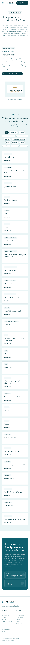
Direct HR (4, 619)
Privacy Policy (19, 623)
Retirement (14, 145)
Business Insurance (22, 136)
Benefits (22, 132)
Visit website (7, 160)
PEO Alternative (5, 615)
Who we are (19, 613)
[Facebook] (7, 631)
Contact (18, 621)
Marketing (14, 142)
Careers (18, 619)
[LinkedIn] (2, 631)
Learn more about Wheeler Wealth (11, 73)
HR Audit (4, 617)
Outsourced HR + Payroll (7, 613)
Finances (7, 139)
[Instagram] (4, 631)
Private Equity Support (7, 621)
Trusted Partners (20, 615)
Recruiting (6, 145)
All (6, 132)
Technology (23, 145)
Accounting (13, 132)
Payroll (22, 142)
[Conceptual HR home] (9, 3)
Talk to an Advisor (21, 3)
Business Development (9, 136)
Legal (7, 142)
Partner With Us (19, 617)
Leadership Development (19, 139)
